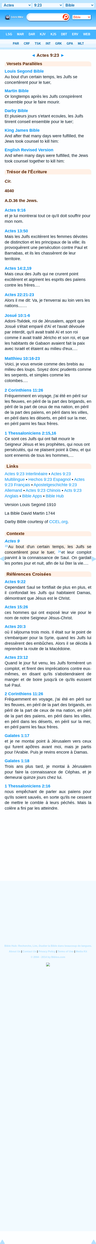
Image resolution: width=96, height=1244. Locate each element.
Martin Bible (17, 91)
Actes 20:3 (15, 626)
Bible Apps (32, 496)
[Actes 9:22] (6, 569)
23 (6, 546)
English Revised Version (29, 150)
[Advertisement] (48, 852)
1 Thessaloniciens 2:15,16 (30, 433)
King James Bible (22, 130)
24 (59, 551)
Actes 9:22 (15, 581)
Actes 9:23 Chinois (43, 490)
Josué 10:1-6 (17, 315)
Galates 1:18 (17, 760)
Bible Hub (55, 496)
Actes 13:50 (16, 231)
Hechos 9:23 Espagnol (49, 479)
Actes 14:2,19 (18, 268)
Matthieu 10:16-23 (22, 358)
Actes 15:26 (16, 607)
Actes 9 (12, 541)
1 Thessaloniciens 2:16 (27, 786)
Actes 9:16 (15, 210)
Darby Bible (16, 110)
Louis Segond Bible (24, 71)
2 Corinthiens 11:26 (24, 390)
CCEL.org (58, 521)
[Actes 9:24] (90, 569)
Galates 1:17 (17, 735)
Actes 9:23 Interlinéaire (26, 473)
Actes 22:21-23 (19, 294)
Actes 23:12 (16, 657)
